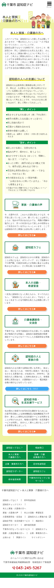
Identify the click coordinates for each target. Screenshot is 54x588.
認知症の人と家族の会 (37, 517)
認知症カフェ (39, 471)
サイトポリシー (38, 537)
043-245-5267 (29, 568)
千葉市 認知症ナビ (20, 4)
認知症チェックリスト (12, 504)
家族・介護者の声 (10, 513)
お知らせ (7, 537)
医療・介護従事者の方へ (39, 456)
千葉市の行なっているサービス (39, 479)
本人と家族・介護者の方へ (14, 456)
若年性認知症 (39, 463)
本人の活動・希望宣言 (33, 513)
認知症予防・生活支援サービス (16, 521)
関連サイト (21, 537)
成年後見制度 (14, 479)
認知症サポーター (14, 471)
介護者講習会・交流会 (12, 517)
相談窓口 (39, 447)
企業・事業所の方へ (14, 463)
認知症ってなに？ (14, 447)
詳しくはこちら (26, 235)
